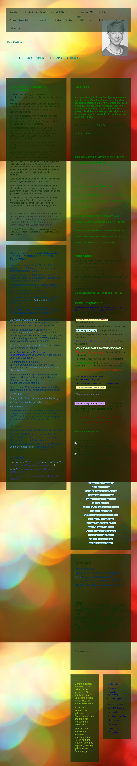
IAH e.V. (14, 469)
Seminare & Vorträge (63, 20)
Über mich (41, 20)
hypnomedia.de (31, 332)
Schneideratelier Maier (22, 446)
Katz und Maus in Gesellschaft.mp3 (92, 446)
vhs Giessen (16, 406)
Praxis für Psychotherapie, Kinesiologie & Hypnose (47, 12)
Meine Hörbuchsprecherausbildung (28, 345)
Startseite (13, 12)
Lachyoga (103, 20)
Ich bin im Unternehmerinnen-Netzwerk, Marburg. (36, 430)
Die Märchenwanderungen (24, 319)
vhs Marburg (16, 394)
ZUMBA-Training (115, 708)
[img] (116, 38)
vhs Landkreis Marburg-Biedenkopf (28, 402)
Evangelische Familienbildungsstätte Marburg (34, 398)
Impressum (120, 20)
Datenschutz (15, 28)
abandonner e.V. (18, 462)
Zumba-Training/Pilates (19, 20)
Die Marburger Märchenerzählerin (91, 12)
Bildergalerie (85, 20)
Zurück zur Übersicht (84, 651)
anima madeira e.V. (51, 462)
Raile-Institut (40, 300)
